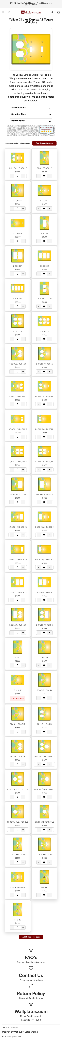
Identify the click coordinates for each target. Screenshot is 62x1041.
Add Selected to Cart (44, 143)
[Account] (52, 12)
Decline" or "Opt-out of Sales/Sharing (20, 1032)
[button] (17, 158)
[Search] (9, 12)
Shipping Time (18, 114)
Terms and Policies (10, 1027)
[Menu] (3, 12)
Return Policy (18, 120)
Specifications (18, 107)
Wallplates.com (15, 1037)
